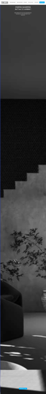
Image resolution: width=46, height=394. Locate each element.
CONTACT (36, 2)
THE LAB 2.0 (30, 2)
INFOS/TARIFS (20, 2)
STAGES (25, 2)
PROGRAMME (12, 2)
